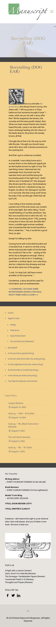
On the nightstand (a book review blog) (25, 364)
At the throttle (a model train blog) (23, 370)
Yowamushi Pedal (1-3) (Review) (19, 579)
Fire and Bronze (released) (22, 341)
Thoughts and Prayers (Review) (19, 582)
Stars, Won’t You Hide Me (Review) (20, 573)
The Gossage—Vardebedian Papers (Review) (25, 576)
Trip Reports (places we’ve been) (22, 381)
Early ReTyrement (18, 336)
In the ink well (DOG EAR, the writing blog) (26, 359)
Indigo (13, 325)
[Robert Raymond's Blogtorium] (28, 12)
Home (10, 313)
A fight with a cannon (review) (18, 570)
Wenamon (14, 330)
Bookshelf (12, 348)
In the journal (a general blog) (21, 353)
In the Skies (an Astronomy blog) (22, 375)
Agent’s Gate (13, 318)
